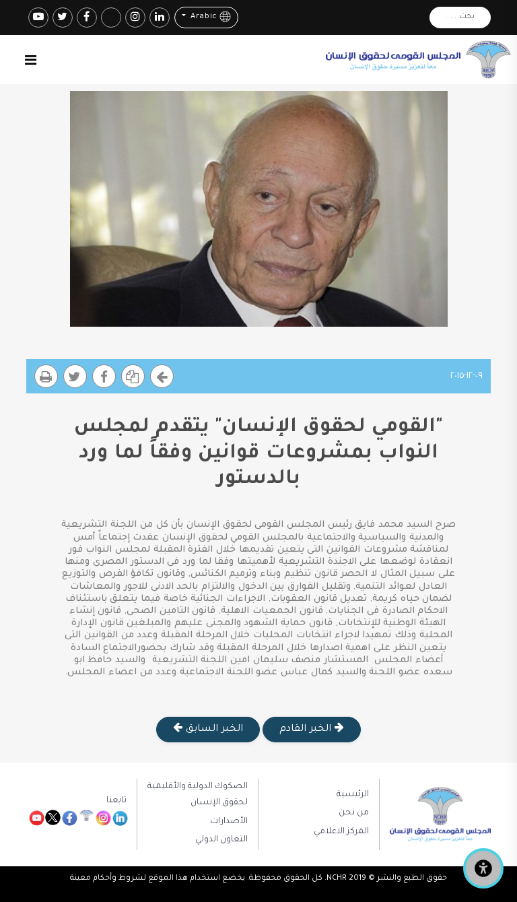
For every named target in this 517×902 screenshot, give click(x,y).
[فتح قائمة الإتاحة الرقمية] (483, 868)
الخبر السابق (212, 729)
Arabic (202, 17)
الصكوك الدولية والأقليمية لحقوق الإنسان (197, 795)
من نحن (354, 813)
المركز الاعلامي (341, 832)
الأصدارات (229, 822)
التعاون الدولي (221, 840)
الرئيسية (353, 795)
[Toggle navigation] (30, 60)
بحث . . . (460, 17)
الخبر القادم (306, 729)
